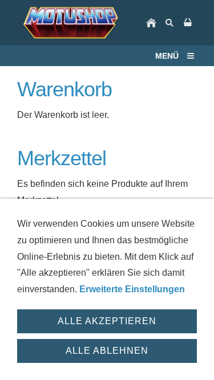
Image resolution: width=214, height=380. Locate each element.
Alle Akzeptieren (107, 321)
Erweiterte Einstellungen (132, 289)
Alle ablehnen (107, 351)
